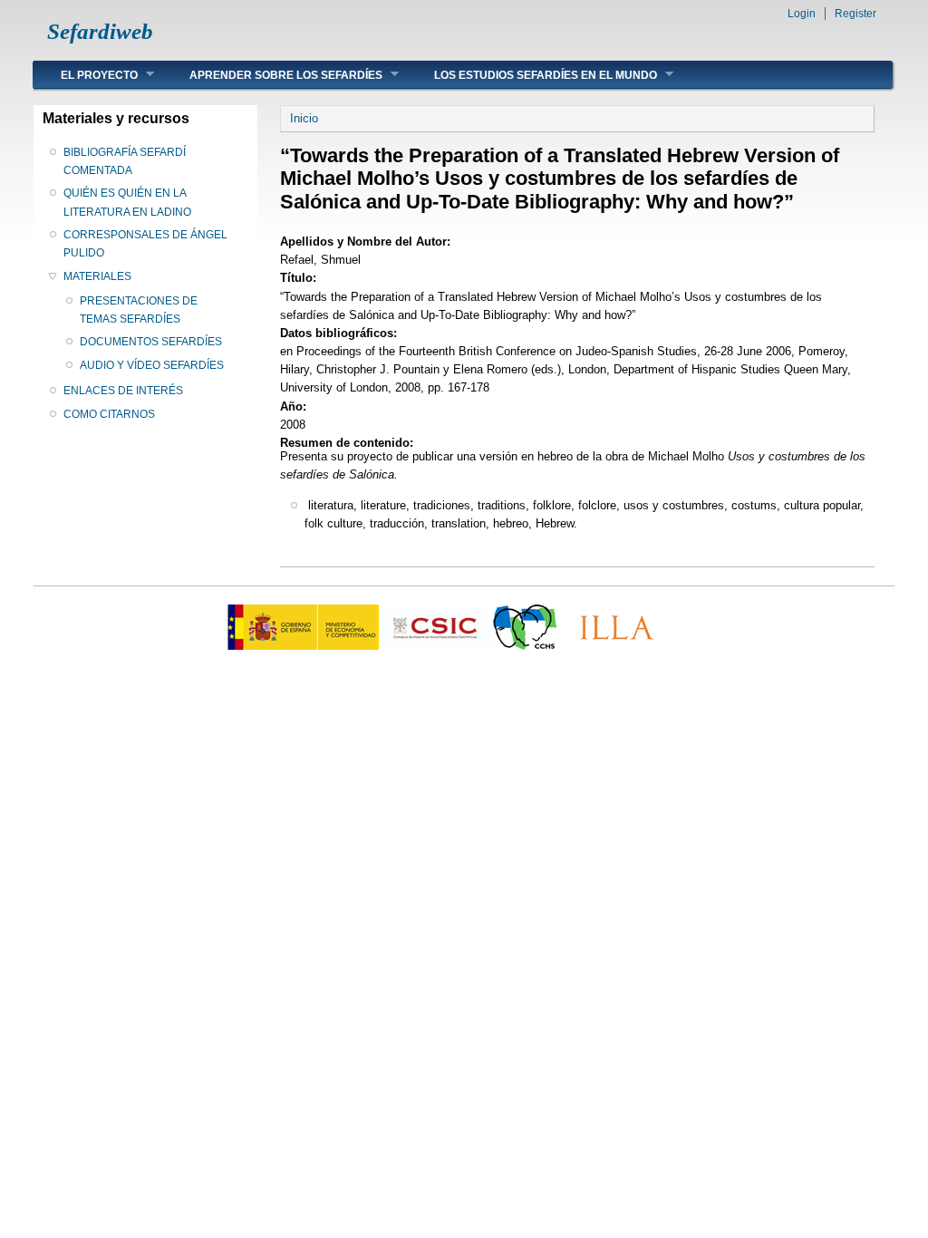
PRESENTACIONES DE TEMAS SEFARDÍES (139, 310)
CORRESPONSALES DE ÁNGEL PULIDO (145, 243)
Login (802, 13)
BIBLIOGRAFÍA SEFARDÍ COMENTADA (124, 161)
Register (855, 13)
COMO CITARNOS (109, 414)
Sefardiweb (100, 31)
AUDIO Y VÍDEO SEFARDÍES (152, 365)
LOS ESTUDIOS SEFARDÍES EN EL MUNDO (532, 75)
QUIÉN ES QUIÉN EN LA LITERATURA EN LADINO (127, 202)
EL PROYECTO (86, 75)
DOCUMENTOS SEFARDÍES (151, 341)
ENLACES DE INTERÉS (123, 390)
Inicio (304, 118)
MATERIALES (97, 276)
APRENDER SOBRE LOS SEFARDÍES (272, 75)
